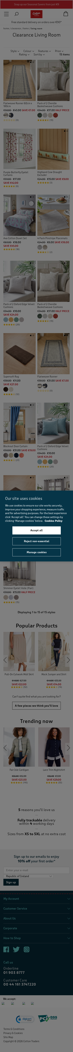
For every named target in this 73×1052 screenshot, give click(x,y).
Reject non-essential (36, 541)
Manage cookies (37, 552)
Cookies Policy (53, 521)
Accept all (36, 530)
